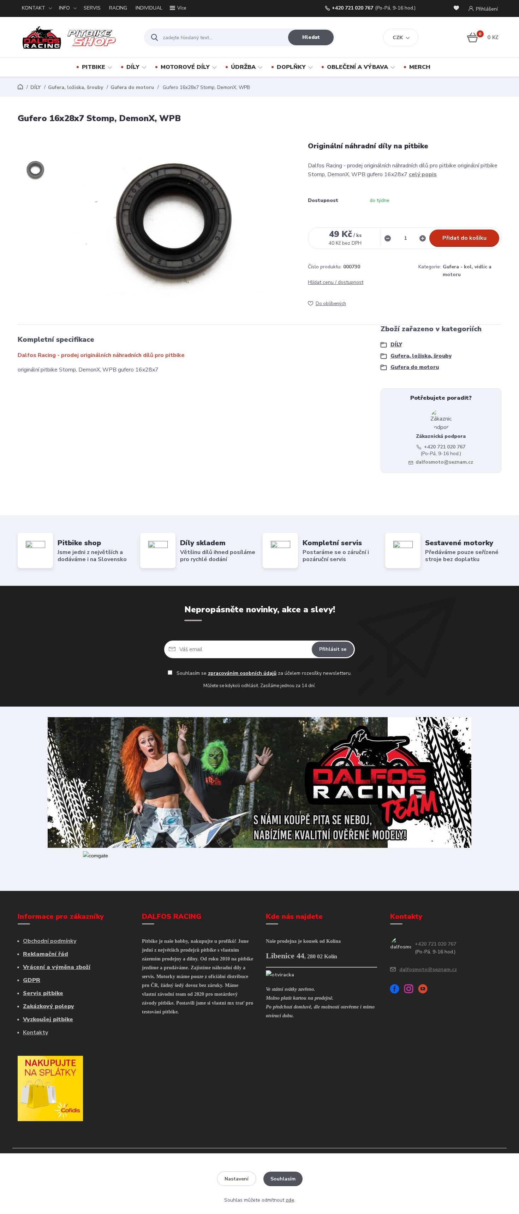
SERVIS (92, 8)
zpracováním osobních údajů (242, 673)
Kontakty (35, 1032)
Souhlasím (283, 1179)
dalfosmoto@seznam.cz (444, 462)
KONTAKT (33, 8)
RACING (118, 8)
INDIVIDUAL (149, 8)
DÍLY (132, 67)
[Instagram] (411, 989)
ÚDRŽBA (243, 67)
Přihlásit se (332, 649)
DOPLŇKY (291, 67)
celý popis (423, 174)
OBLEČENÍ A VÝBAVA (357, 67)
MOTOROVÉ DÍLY (185, 67)
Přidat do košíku (464, 238)
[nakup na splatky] (50, 1088)
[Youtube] (425, 989)
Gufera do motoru (132, 87)
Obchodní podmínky (49, 941)
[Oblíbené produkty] (457, 8)
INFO (64, 8)
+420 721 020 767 (352, 8)
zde (290, 1200)
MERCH (419, 67)
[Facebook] (397, 989)
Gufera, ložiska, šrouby (75, 87)
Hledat (311, 37)
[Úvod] (75, 37)
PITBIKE (93, 67)
